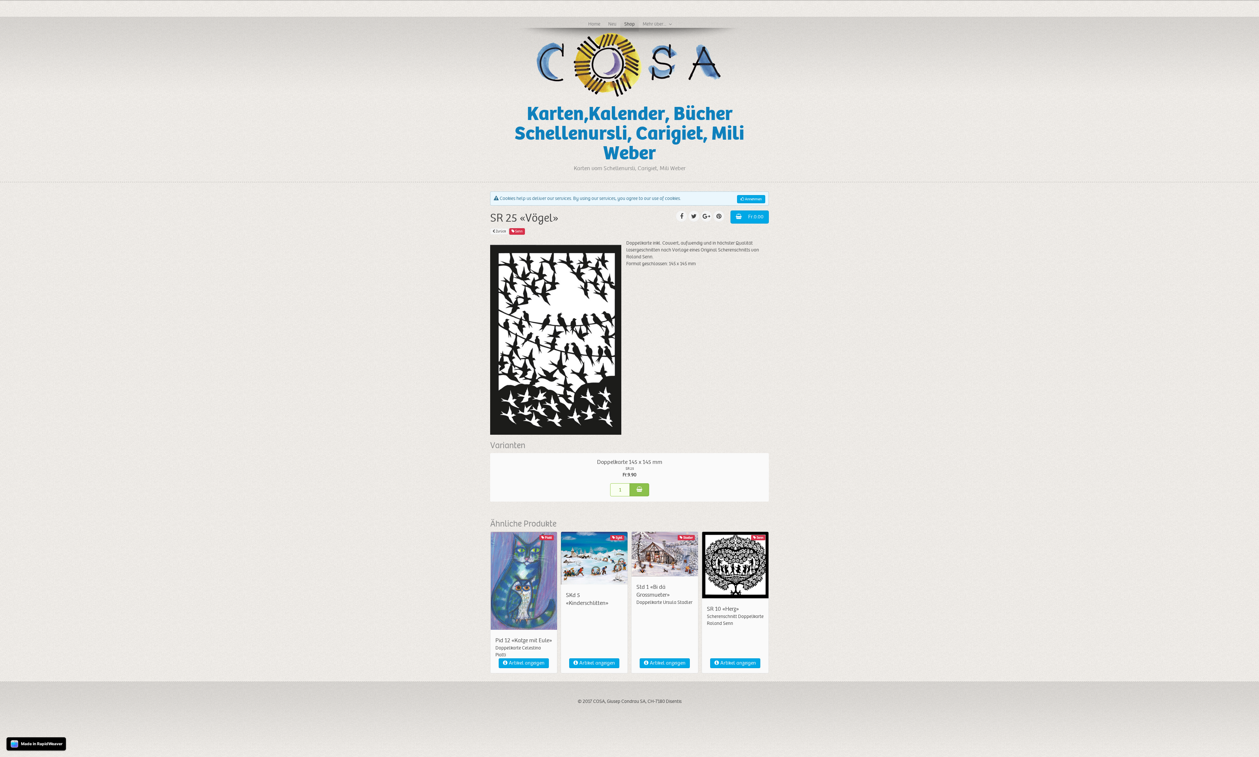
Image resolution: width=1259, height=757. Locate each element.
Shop (629, 24)
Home (594, 24)
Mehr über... (654, 24)
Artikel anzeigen (526, 663)
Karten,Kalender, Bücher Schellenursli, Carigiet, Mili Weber (629, 134)
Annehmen (753, 199)
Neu (612, 24)
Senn (518, 231)
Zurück (500, 231)
